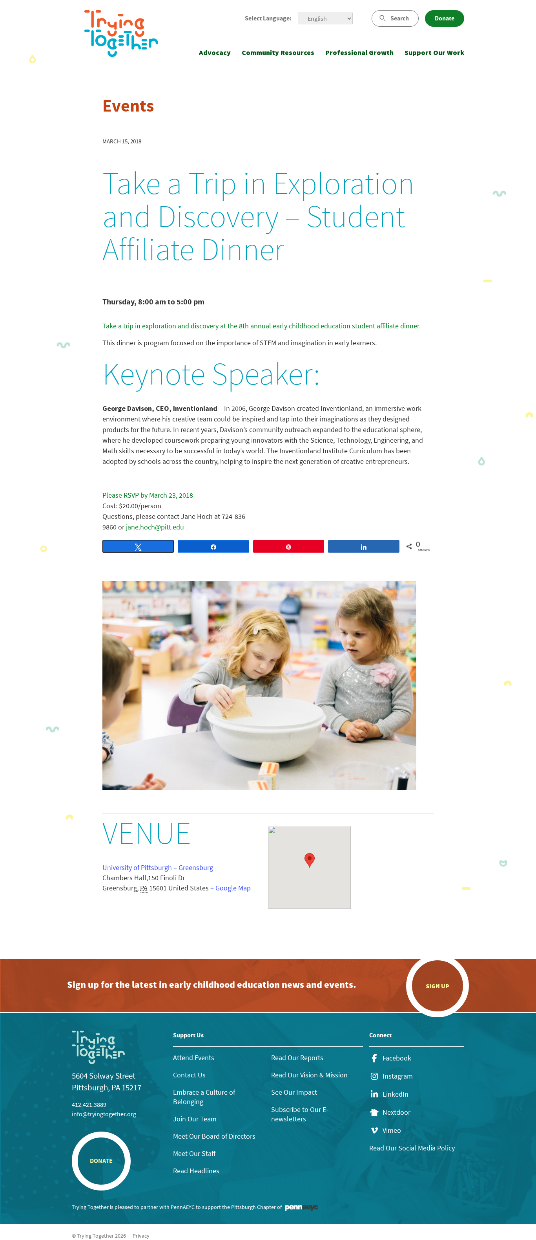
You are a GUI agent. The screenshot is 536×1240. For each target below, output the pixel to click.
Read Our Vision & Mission (309, 1074)
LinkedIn (395, 1094)
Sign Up (437, 986)
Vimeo (392, 1130)
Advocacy (215, 52)
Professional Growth (359, 52)
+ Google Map (230, 887)
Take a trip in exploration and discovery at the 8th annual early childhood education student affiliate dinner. (262, 325)
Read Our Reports (297, 1057)
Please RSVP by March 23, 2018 (147, 495)
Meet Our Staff (194, 1153)
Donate (444, 18)
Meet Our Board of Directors (214, 1136)
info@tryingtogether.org (104, 1114)
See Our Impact (294, 1092)
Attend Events (193, 1057)
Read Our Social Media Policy (412, 1147)
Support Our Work (434, 52)
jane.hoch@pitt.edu (155, 526)
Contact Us (189, 1074)
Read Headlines (196, 1170)
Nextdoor (396, 1112)
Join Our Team (195, 1118)
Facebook (397, 1058)
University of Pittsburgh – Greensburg (157, 867)
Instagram (398, 1076)
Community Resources (278, 52)
